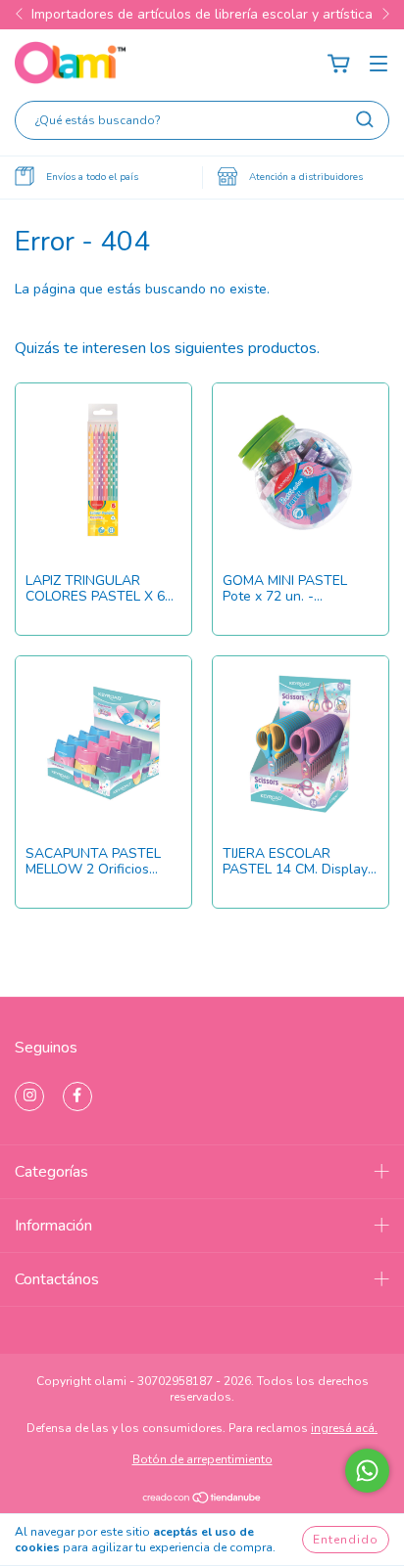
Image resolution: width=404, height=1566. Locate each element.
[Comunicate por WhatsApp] (367, 1471)
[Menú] (378, 64)
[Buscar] (364, 119)
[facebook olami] (77, 1096)
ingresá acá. (344, 1428)
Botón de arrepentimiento (202, 1459)
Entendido (346, 1539)
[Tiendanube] (202, 1499)
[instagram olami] (29, 1096)
